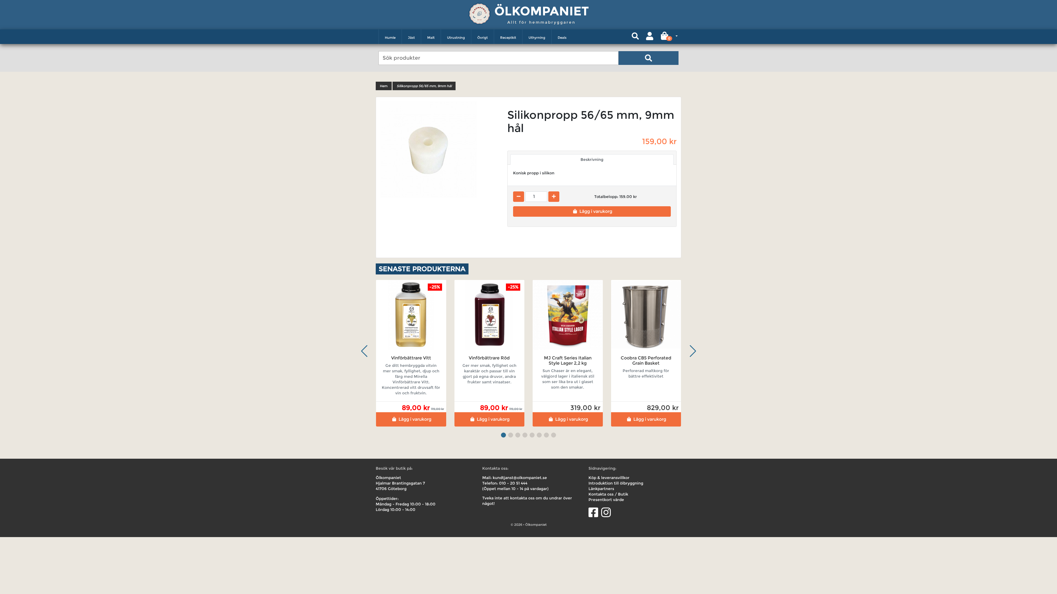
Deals (562, 37)
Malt (431, 37)
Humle (390, 37)
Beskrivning (592, 159)
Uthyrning (536, 37)
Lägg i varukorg (595, 211)
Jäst (411, 37)
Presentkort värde (606, 499)
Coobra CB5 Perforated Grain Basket (646, 360)
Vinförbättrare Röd (489, 358)
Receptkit (508, 37)
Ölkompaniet (541, 10)
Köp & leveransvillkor (609, 477)
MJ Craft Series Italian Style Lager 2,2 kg (568, 360)
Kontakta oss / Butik (608, 494)
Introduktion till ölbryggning (616, 483)
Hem (384, 86)
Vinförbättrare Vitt (411, 358)
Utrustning (456, 37)
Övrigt (482, 37)
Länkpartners (601, 488)
